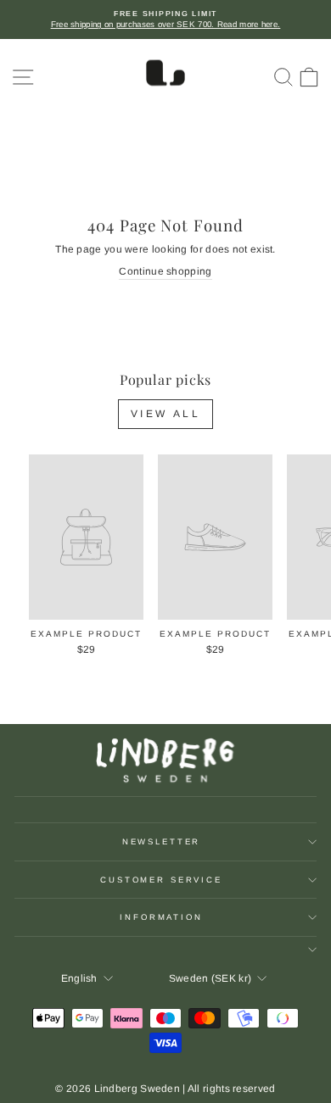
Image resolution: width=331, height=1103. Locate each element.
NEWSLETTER (161, 841)
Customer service (161, 879)
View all (166, 414)
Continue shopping (165, 271)
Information (161, 917)
